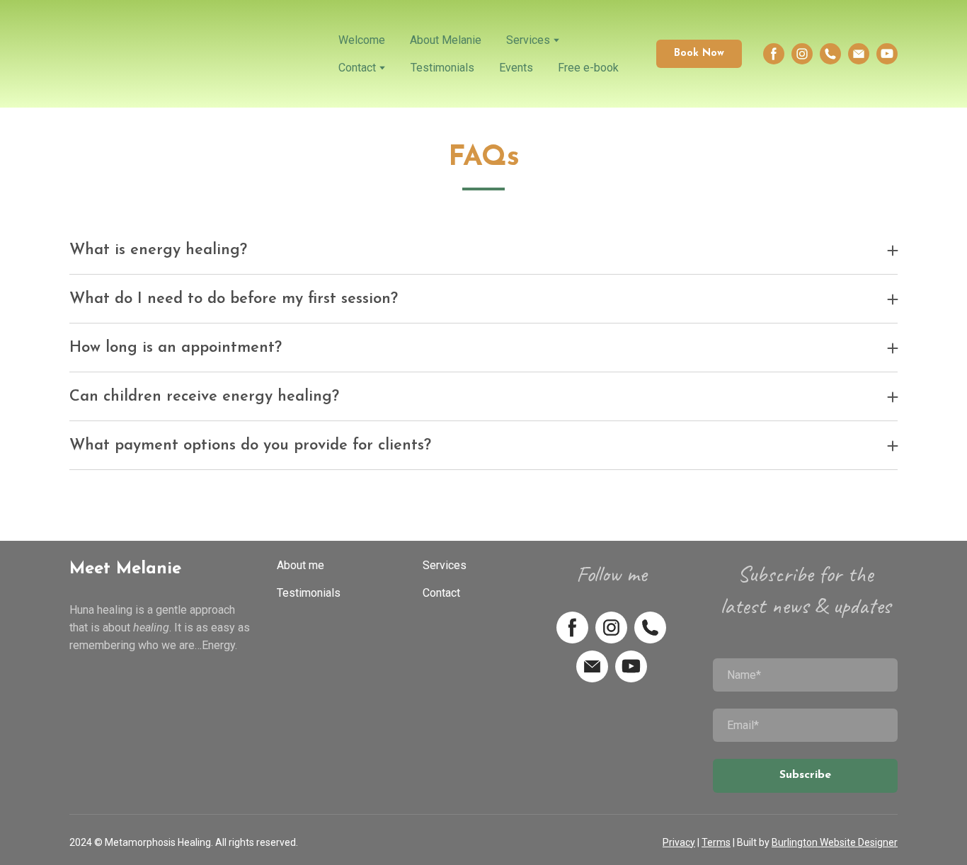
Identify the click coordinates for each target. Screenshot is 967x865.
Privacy (679, 842)
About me (300, 565)
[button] (699, 53)
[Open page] (193, 53)
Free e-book (588, 67)
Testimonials (442, 67)
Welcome (361, 40)
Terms (716, 842)
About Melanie (445, 40)
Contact (357, 67)
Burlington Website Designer (835, 842)
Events (516, 67)
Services (528, 40)
